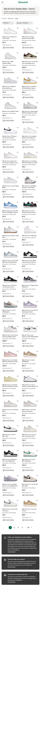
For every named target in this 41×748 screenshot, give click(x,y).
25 (28, 527)
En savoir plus (22, 551)
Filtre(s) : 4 (7, 23)
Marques (11, 18)
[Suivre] (18, 28)
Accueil (4, 18)
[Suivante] (31, 527)
